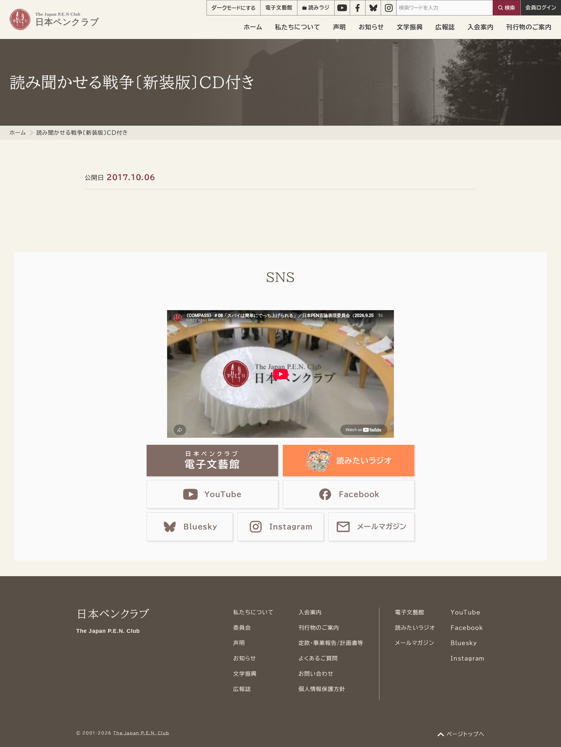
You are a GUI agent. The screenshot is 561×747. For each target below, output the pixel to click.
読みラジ (319, 7)
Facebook (467, 627)
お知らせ (371, 27)
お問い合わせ (316, 673)
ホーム (253, 27)
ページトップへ (466, 734)
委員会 (242, 627)
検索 (510, 7)
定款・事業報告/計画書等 (330, 643)
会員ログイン (541, 7)
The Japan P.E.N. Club (141, 733)
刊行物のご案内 (529, 27)
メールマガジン (414, 643)
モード (233, 8)
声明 (339, 27)
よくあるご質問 (318, 658)
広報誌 (445, 27)
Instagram (468, 658)
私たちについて (297, 27)
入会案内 (481, 27)
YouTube (465, 612)
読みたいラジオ (415, 627)
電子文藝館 (279, 7)
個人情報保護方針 (321, 689)
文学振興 (410, 27)
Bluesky (464, 643)
